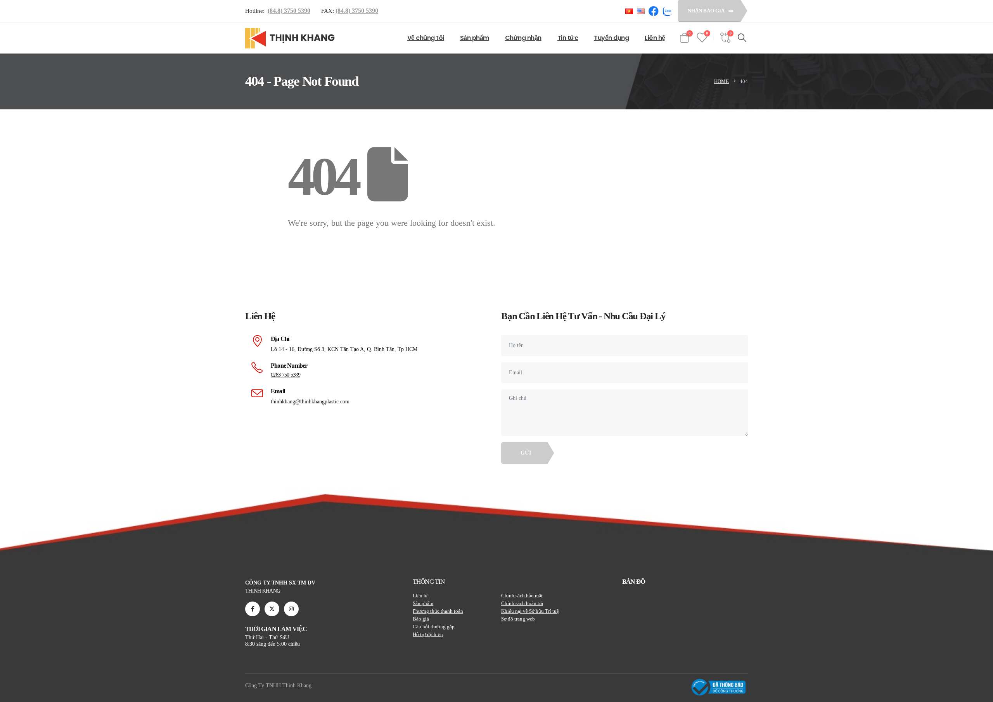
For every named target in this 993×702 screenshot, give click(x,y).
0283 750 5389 (285, 375)
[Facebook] (252, 609)
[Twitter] (272, 609)
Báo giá (421, 619)
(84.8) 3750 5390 (289, 10)
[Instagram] (291, 609)
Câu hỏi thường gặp (434, 626)
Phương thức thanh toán (438, 611)
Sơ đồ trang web (518, 619)
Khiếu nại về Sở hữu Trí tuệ (530, 611)
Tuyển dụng (611, 37)
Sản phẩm (474, 37)
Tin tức (567, 37)
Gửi (526, 453)
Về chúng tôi (425, 37)
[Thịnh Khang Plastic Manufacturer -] (290, 38)
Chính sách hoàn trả (522, 603)
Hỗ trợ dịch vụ (428, 634)
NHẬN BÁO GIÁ (707, 11)
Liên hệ (655, 37)
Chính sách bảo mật (522, 595)
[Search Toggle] (742, 38)
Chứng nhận (523, 37)
